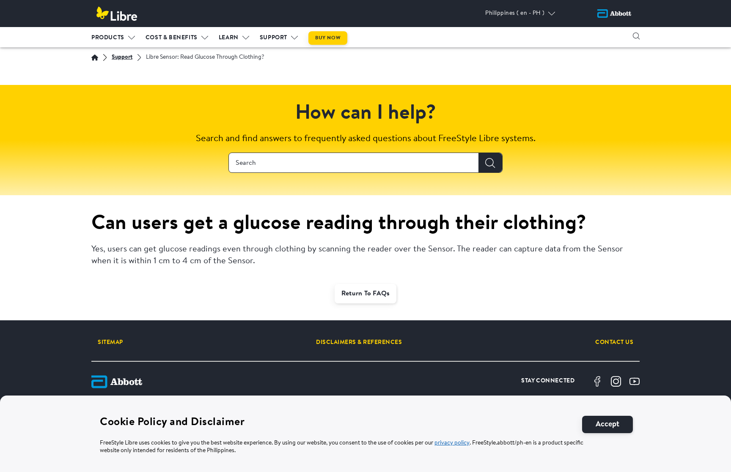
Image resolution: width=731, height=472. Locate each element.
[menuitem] (113, 36)
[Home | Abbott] (94, 57)
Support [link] (273, 38)
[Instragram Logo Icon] (616, 382)
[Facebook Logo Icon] (597, 382)
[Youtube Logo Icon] (634, 382)
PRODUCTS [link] (107, 38)
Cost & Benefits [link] (172, 38)
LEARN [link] (229, 38)
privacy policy (452, 444)
